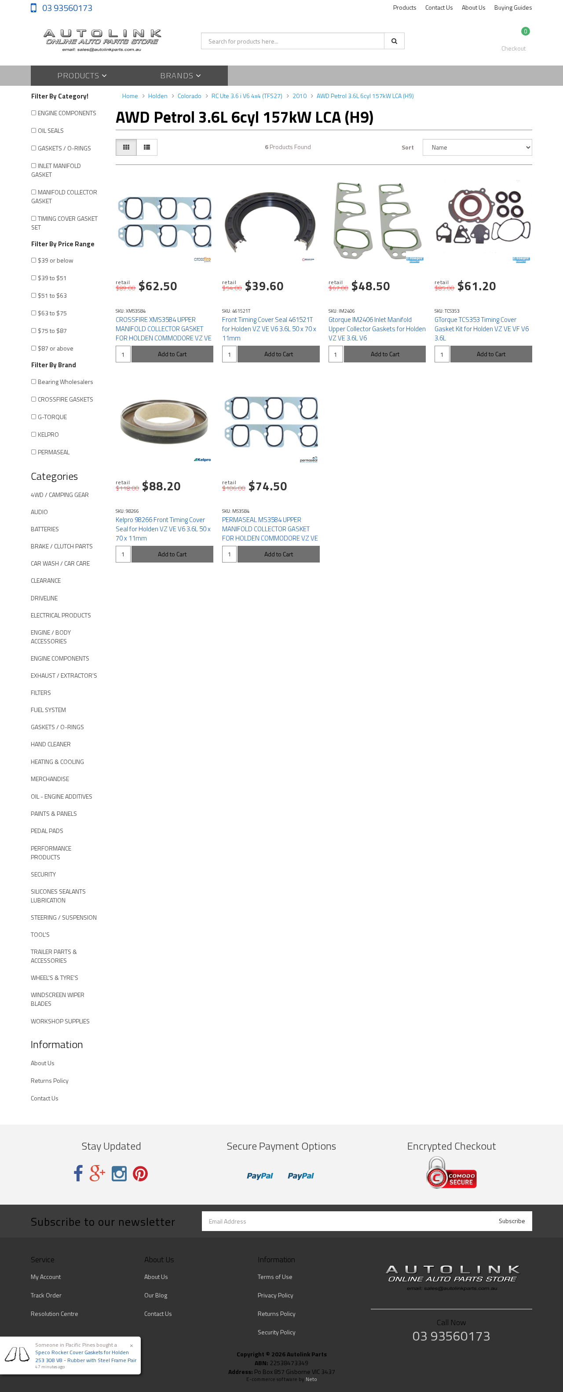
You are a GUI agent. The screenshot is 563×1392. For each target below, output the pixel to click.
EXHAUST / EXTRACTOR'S (64, 675)
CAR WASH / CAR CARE (60, 563)
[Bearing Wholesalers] (309, 260)
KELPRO (48, 434)
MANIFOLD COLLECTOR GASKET (64, 196)
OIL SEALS (51, 130)
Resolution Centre (54, 1313)
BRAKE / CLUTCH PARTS (62, 546)
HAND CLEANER (51, 744)
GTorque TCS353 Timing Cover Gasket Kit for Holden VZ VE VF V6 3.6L (482, 328)
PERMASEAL (53, 452)
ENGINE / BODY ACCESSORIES (51, 637)
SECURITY (43, 874)
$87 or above (55, 348)
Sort (408, 147)
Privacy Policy (275, 1295)
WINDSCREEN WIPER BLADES (57, 999)
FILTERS (41, 692)
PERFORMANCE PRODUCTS (51, 853)
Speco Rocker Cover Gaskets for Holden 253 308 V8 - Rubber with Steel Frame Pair (85, 1356)
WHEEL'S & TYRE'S (54, 977)
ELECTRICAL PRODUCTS (61, 615)
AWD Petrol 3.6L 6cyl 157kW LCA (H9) (365, 95)
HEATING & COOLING (57, 761)
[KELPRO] (202, 460)
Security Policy (277, 1332)
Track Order (46, 1295)
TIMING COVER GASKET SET (64, 223)
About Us (474, 7)
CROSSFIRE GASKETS (65, 399)
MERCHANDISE (50, 778)
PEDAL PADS (47, 830)
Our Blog (155, 1295)
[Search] (394, 41)
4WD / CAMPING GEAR (60, 494)
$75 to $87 (52, 330)
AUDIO (39, 511)
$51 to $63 (52, 295)
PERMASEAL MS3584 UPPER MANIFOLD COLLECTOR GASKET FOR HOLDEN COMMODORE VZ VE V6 (270, 533)
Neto (311, 1379)
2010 (299, 95)
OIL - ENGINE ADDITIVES (61, 796)
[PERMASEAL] (309, 460)
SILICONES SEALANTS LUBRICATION (58, 896)
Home (130, 95)
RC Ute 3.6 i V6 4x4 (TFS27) (247, 95)
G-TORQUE (52, 416)
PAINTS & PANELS (54, 813)
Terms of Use (275, 1276)
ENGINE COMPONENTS (67, 112)
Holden (158, 95)
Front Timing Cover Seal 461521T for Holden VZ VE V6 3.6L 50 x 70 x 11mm (269, 328)
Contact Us (439, 7)
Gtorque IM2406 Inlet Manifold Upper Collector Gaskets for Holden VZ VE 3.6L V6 (377, 328)
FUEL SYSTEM (48, 709)
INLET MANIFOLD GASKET (56, 170)
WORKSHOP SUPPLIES (60, 1021)
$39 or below (55, 260)
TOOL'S (40, 934)
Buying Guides (513, 7)
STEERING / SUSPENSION (64, 917)
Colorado (189, 95)
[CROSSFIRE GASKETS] (202, 260)
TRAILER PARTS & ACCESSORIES (54, 956)
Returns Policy (50, 1080)
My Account (46, 1276)
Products (405, 7)
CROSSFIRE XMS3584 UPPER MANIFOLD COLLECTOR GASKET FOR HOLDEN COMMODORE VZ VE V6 (164, 333)
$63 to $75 (52, 313)
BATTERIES (45, 528)
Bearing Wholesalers (65, 381)
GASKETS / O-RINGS (64, 148)
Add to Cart (172, 353)
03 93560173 (66, 8)
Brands (178, 75)
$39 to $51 (52, 277)
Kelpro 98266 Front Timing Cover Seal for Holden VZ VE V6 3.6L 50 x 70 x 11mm (163, 529)
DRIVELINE (44, 598)
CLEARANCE (46, 580)
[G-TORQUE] (415, 260)
